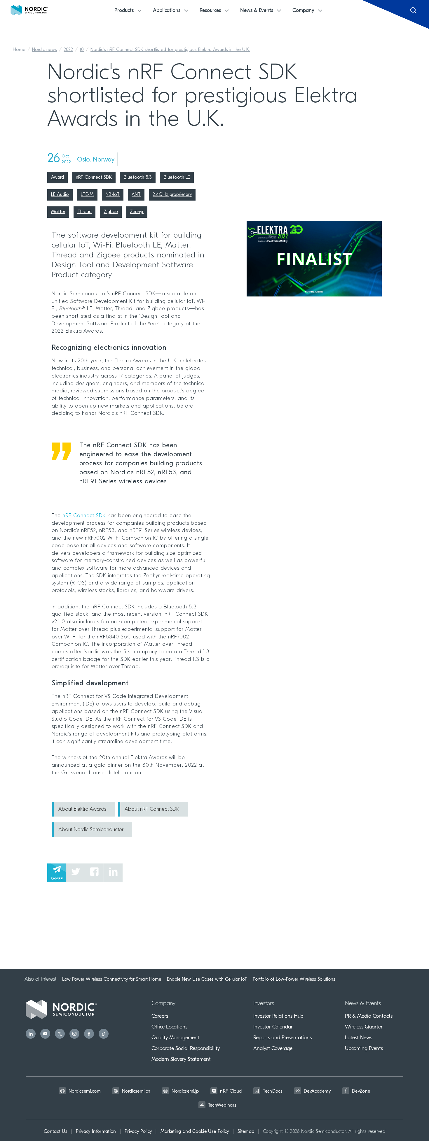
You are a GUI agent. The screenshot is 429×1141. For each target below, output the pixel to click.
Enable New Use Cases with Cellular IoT (207, 979)
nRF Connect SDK (84, 516)
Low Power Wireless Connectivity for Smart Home (111, 979)
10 (82, 50)
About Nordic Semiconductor (90, 830)
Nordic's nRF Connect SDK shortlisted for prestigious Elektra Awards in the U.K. (170, 50)
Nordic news (44, 50)
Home (19, 50)
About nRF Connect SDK (152, 809)
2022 (68, 50)
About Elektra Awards (82, 809)
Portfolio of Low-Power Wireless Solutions (294, 979)
